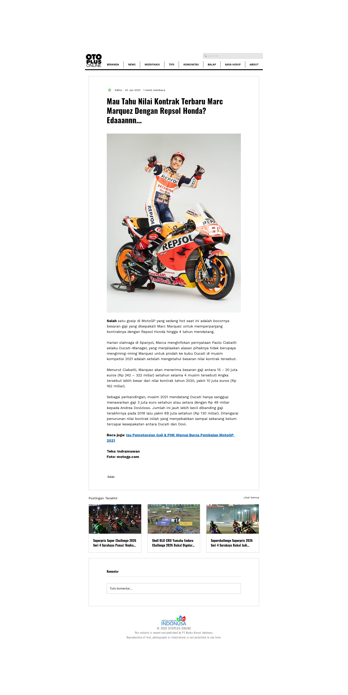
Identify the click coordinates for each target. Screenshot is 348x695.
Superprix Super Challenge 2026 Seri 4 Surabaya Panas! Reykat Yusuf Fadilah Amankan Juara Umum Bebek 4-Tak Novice (114, 542)
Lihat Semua (251, 497)
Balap (111, 476)
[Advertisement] (109, 25)
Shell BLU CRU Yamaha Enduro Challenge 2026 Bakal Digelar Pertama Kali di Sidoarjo (172, 542)
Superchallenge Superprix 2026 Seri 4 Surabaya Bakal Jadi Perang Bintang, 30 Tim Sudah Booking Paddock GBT (232, 542)
